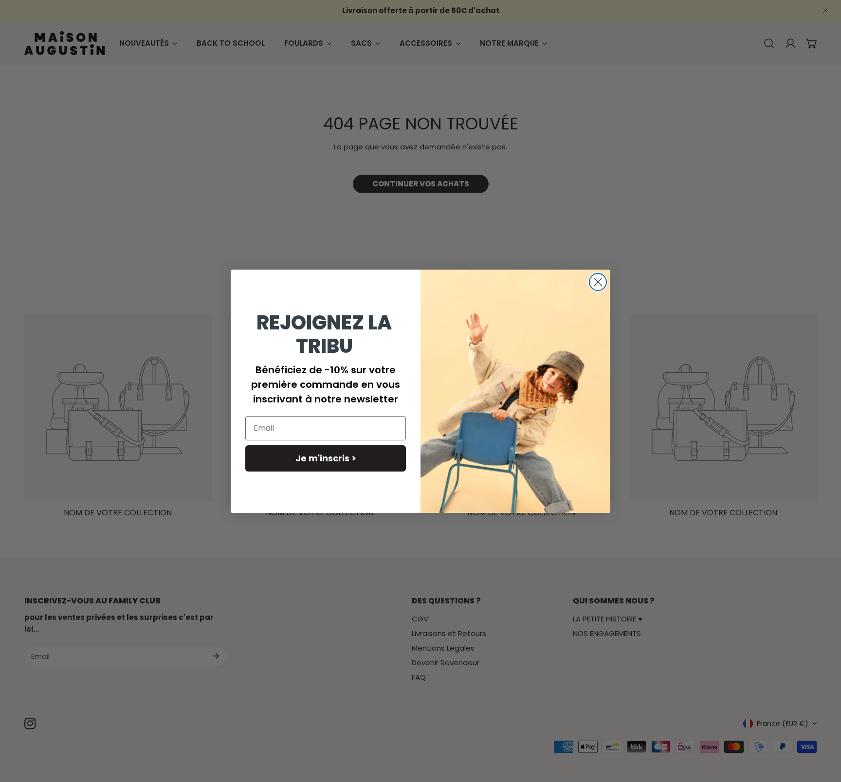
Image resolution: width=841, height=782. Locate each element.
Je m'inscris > (325, 458)
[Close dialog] (597, 282)
